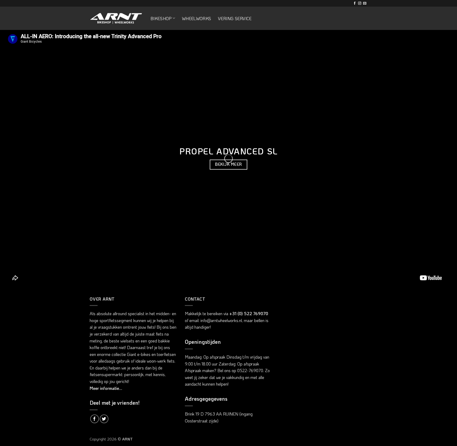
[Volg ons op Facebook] (354, 3)
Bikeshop (161, 18)
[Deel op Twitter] (104, 418)
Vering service (235, 18)
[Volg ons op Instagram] (359, 3)
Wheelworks (196, 18)
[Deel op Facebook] (94, 418)
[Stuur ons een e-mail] (364, 3)
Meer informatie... (106, 388)
